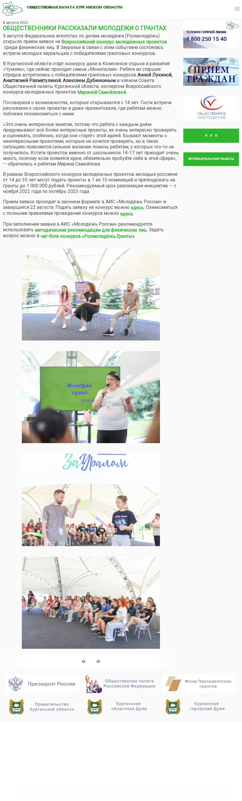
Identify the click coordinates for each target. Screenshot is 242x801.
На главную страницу (33, 729)
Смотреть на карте (109, 757)
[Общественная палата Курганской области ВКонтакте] (175, 762)
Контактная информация (118, 765)
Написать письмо (188, 743)
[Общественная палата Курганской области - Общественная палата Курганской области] (12, 9)
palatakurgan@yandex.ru (194, 736)
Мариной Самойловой (101, 92)
